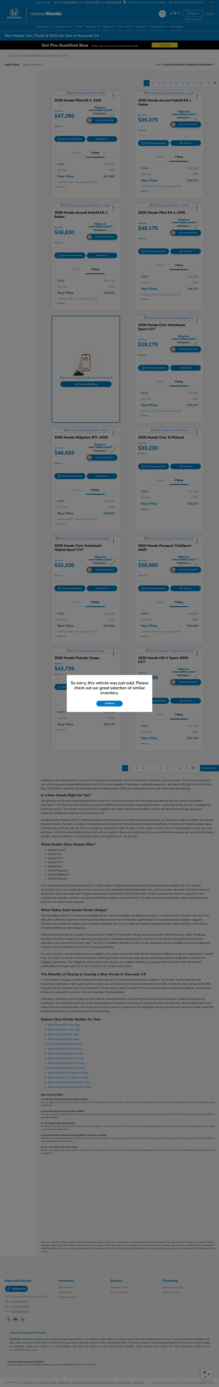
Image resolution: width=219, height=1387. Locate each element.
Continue (109, 703)
